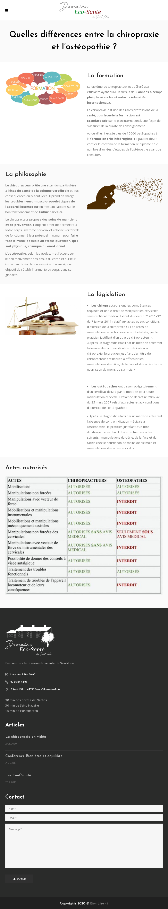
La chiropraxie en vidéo (25, 737)
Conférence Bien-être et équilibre (33, 756)
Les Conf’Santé (18, 775)
